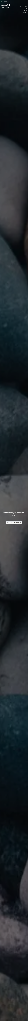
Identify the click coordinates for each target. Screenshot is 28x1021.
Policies (25, 8)
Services (25, 2)
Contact (24, 13)
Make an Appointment (14, 523)
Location (25, 10)
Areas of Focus (23, 6)
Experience (24, 4)
